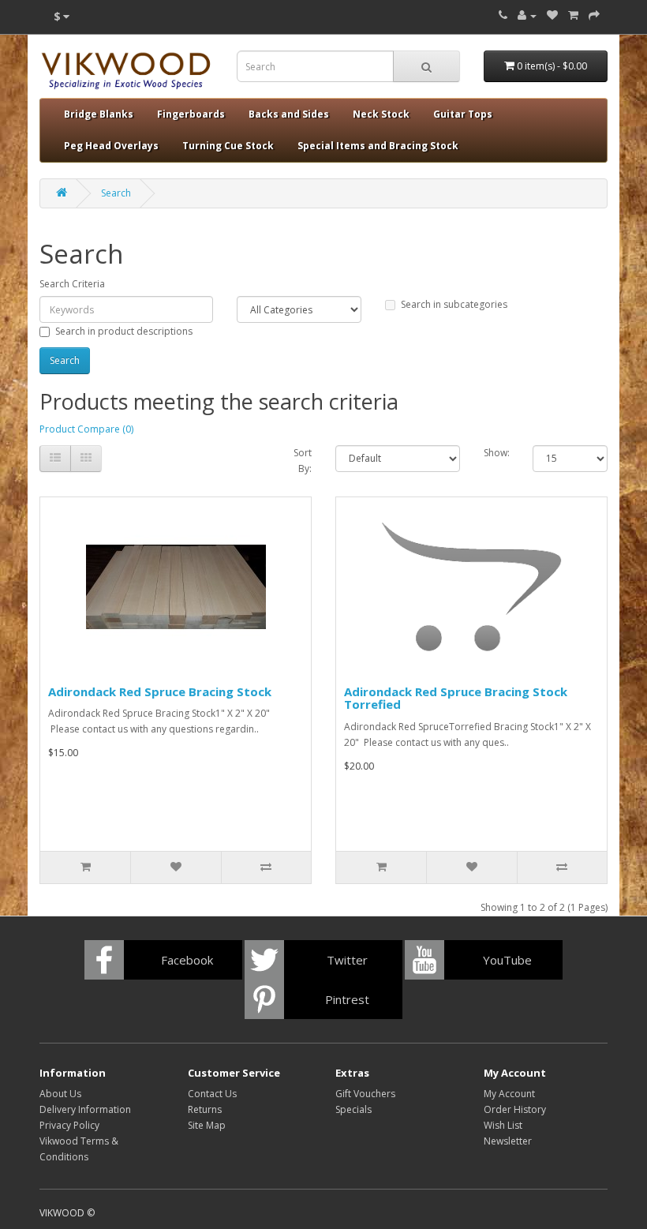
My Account (509, 1093)
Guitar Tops (462, 114)
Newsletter (508, 1141)
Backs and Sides (289, 114)
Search (116, 193)
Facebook (187, 960)
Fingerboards (191, 114)
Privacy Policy (69, 1125)
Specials (353, 1109)
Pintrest (347, 999)
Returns (205, 1109)
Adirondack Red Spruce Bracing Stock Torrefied (455, 698)
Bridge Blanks (98, 114)
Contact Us (212, 1093)
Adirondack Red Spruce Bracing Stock (159, 691)
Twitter (347, 960)
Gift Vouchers (365, 1093)
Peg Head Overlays (111, 145)
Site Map (207, 1125)
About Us (60, 1093)
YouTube (507, 960)
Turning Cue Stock (228, 145)
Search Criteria (72, 283)
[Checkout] (594, 15)
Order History (515, 1109)
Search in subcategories (454, 304)
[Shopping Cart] (573, 15)
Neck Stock (381, 114)
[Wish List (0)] (552, 15)
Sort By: (303, 460)
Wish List (503, 1125)
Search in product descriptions (124, 331)
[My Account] (527, 15)
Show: (497, 452)
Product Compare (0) (86, 429)
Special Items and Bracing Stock (377, 145)
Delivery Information (85, 1109)
